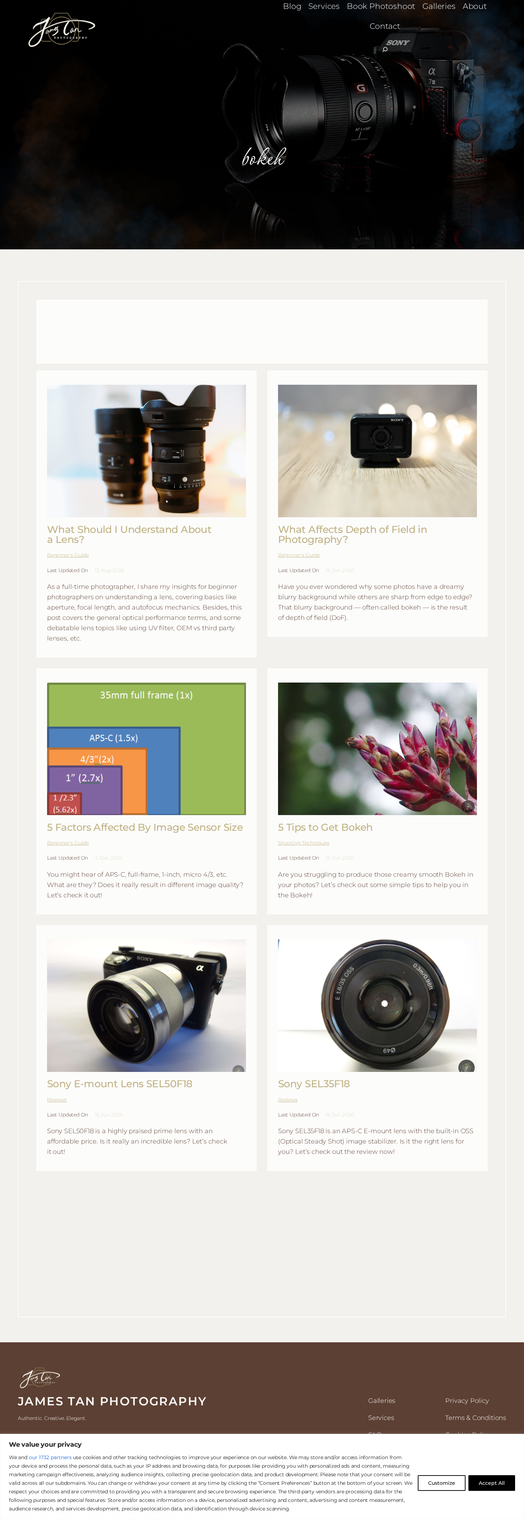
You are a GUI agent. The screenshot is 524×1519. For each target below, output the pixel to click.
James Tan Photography (112, 1401)
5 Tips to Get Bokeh (325, 827)
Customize (441, 1483)
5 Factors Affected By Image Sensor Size (145, 827)
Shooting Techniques (303, 843)
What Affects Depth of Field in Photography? (352, 534)
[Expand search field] (385, 49)
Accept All (492, 1483)
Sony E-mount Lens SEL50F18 (119, 1084)
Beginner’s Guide (68, 555)
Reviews (57, 1100)
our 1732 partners (50, 1457)
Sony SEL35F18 (314, 1084)
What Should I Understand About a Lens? (129, 534)
